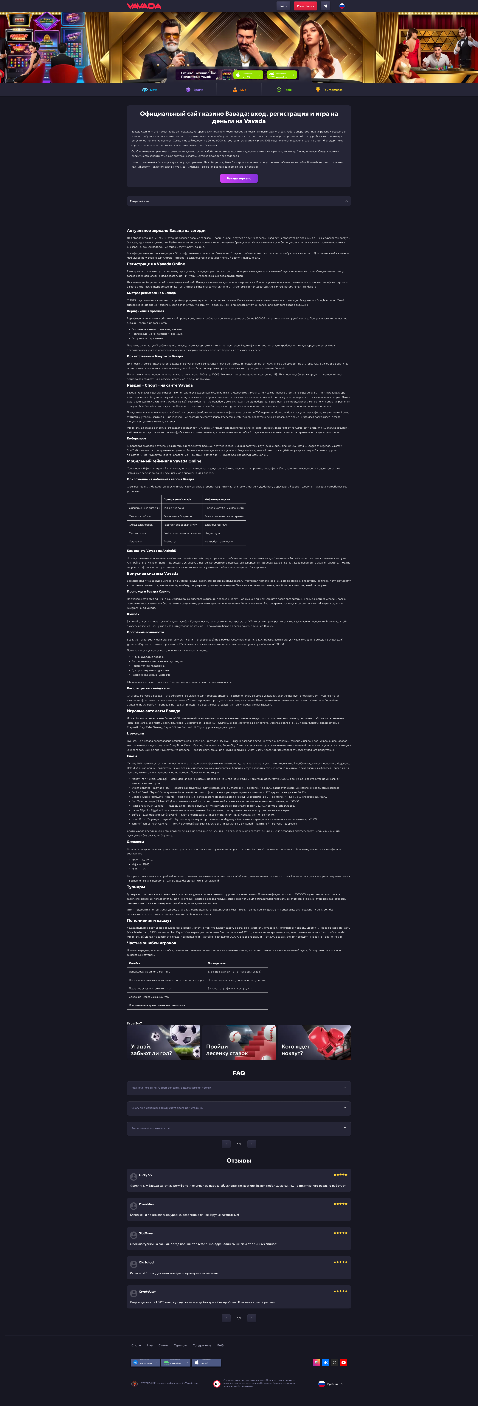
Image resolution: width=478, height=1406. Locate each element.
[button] (473, 47)
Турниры (180, 1345)
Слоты (136, 1345)
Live (150, 1345)
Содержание (202, 1345)
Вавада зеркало (239, 178)
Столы (163, 1345)
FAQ (220, 1345)
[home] (144, 6)
